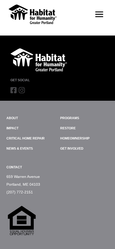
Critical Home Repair (25, 138)
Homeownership (75, 138)
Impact (12, 128)
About (12, 118)
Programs (69, 118)
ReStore (68, 128)
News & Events (19, 148)
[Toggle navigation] (99, 14)
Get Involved (71, 148)
